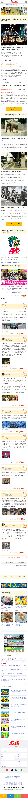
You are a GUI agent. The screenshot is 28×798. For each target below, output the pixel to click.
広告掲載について (4, 761)
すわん (6, 305)
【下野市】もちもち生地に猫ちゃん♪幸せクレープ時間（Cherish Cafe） (21, 624)
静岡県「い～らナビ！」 (18, 782)
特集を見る (3, 748)
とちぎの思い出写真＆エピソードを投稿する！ (14, 562)
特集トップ (14, 570)
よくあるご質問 (17, 754)
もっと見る (24, 683)
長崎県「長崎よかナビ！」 (18, 777)
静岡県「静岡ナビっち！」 (9, 777)
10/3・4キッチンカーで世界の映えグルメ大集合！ (11, 676)
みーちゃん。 (7, 437)
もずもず (6, 374)
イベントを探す (4, 751)
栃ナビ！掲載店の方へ (18, 761)
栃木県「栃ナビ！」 (10, 776)
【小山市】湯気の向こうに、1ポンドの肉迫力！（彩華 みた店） (7, 607)
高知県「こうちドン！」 (18, 784)
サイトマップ (3, 758)
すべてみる (14, 631)
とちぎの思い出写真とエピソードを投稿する (14, 108)
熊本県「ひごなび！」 (18, 776)
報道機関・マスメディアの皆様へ (7, 764)
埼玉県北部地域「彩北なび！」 (8, 784)
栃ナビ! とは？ (14, 746)
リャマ (6, 339)
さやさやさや (7, 494)
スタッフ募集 (3, 766)
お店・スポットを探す (18, 748)
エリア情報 (16, 751)
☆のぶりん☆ (7, 468)
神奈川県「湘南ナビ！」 (9, 782)
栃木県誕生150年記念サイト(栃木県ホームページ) (11, 262)
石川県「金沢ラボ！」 (10, 783)
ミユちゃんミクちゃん (9, 525)
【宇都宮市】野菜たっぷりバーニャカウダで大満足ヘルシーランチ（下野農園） (7, 624)
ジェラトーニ (7, 411)
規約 (2, 756)
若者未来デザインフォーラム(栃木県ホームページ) (11, 292)
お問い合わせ (17, 756)
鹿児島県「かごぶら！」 (18, 783)
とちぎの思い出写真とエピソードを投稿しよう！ (14, 224)
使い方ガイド (3, 754)
